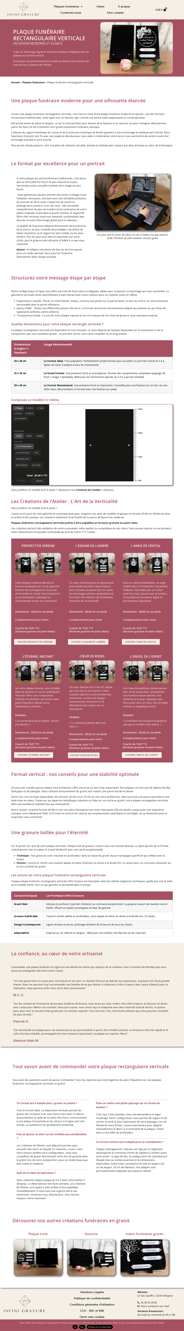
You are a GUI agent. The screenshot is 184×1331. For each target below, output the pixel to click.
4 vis (36, 452)
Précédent (21, 480)
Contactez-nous (70, 12)
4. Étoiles (18, 413)
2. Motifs (29, 408)
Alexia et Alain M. (26, 1040)
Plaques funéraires (66, 6)
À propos (124, 6)
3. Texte (40, 408)
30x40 (39, 436)
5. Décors (29, 413)
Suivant (39, 480)
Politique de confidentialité (100, 1327)
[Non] (179, 1325)
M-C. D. (18, 995)
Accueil (15, 82)
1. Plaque (18, 408)
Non (82, 1327)
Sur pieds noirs (22, 459)
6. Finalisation (20, 418)
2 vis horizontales (24, 446)
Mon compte (115, 12)
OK (75, 1327)
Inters (100, 6)
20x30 (18, 436)
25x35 (29, 436)
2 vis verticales (22, 452)
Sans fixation (21, 465)
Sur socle (36, 465)
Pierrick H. (21, 1021)
